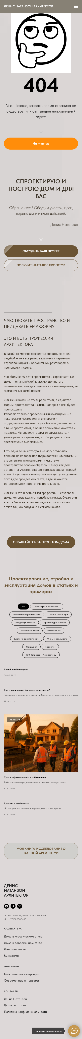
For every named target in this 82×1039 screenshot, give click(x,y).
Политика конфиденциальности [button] (25, 1012)
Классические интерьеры (21, 974)
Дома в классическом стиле (23, 936)
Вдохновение (54, 630)
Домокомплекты (15, 949)
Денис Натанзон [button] (15, 999)
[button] (41, 251)
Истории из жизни (29, 630)
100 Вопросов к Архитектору (41, 654)
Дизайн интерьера (58, 614)
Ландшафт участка (25, 622)
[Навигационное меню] (76, 6)
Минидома (11, 956)
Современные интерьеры (21, 980)
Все (23, 606)
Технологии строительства (26, 614)
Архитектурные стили (55, 622)
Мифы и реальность (57, 638)
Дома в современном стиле (23, 943)
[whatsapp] (6, 906)
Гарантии (50, 646)
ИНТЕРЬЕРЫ (11, 966)
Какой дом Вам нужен (16, 669)
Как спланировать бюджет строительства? (27, 690)
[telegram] (13, 906)
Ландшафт (31, 646)
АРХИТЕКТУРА (13, 928)
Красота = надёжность (16, 803)
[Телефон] (19, 906)
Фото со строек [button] (15, 1005)
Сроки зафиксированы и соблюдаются (25, 777)
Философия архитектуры (47, 606)
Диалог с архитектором (26, 638)
